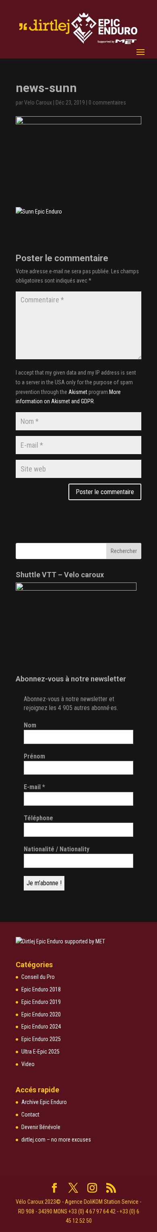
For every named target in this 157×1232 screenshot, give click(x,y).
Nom (30, 725)
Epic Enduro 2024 (41, 1026)
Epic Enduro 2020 (41, 1014)
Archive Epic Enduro (44, 1102)
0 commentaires (107, 102)
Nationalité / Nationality (56, 849)
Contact (30, 1114)
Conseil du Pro (38, 977)
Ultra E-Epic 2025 (40, 1051)
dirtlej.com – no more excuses (56, 1139)
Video (28, 1064)
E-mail (34, 787)
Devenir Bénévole (40, 1127)
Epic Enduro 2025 (41, 1039)
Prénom (34, 756)
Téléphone (38, 818)
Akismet (77, 392)
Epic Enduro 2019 (41, 1002)
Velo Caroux (38, 102)
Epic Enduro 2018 (41, 989)
